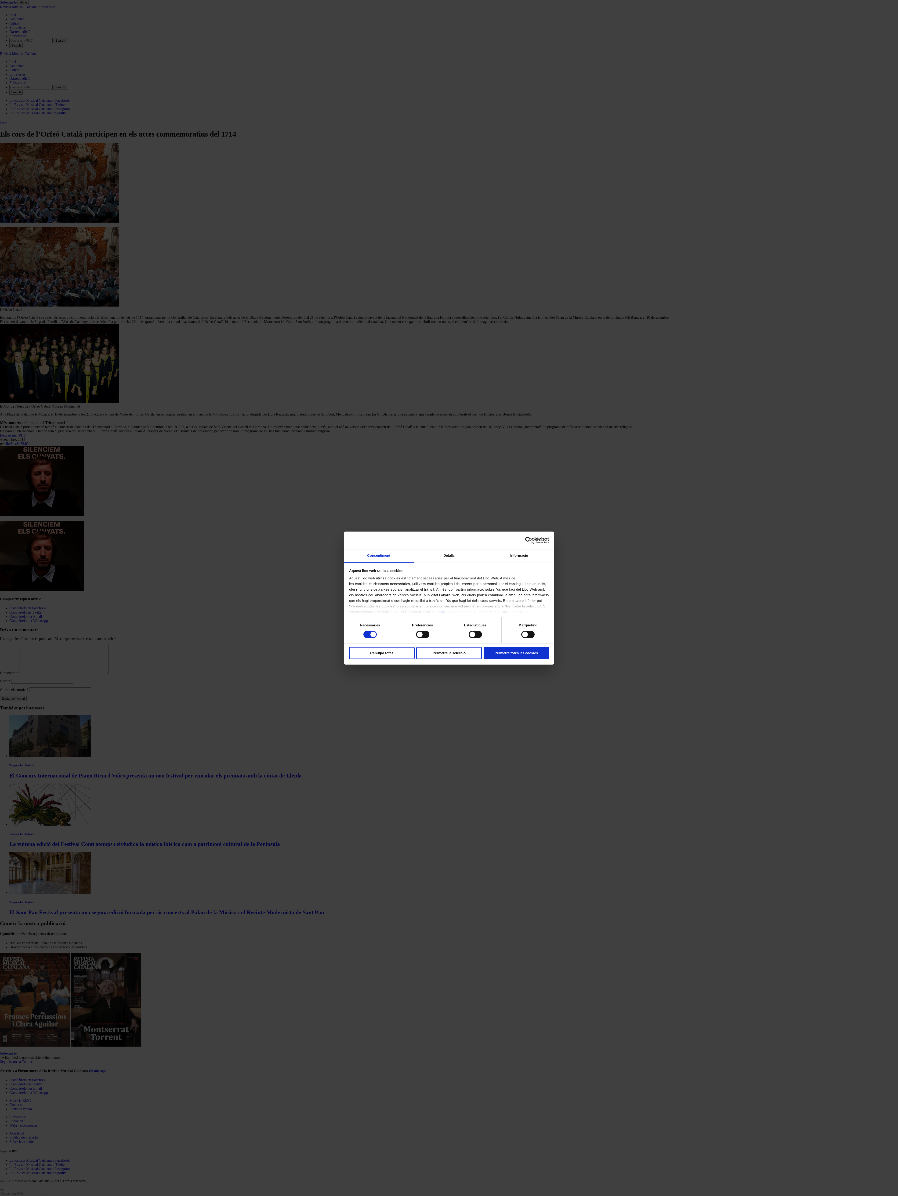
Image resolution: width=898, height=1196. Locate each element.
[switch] (422, 634)
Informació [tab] (519, 555)
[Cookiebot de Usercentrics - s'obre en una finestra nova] (528, 540)
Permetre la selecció (449, 653)
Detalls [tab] (449, 555)
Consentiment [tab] (378, 555)
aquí (441, 612)
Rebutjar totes (381, 653)
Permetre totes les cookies (516, 653)
